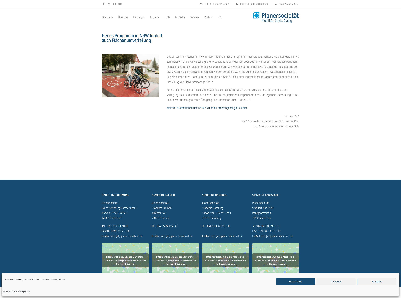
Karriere (195, 17)
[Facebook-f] (103, 4)
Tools (167, 17)
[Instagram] (109, 4)
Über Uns (123, 17)
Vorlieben (376, 281)
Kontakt (208, 17)
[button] (220, 17)
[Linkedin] (114, 4)
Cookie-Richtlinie (8, 291)
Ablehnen (336, 281)
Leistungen (139, 17)
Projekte (154, 17)
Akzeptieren (295, 281)
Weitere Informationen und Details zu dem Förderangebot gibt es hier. (207, 108)
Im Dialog (180, 17)
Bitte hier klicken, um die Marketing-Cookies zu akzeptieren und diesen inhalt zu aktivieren (125, 260)
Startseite (107, 17)
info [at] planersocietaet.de (126, 236)
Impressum (25, 291)
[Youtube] (120, 4)
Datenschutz (18, 291)
